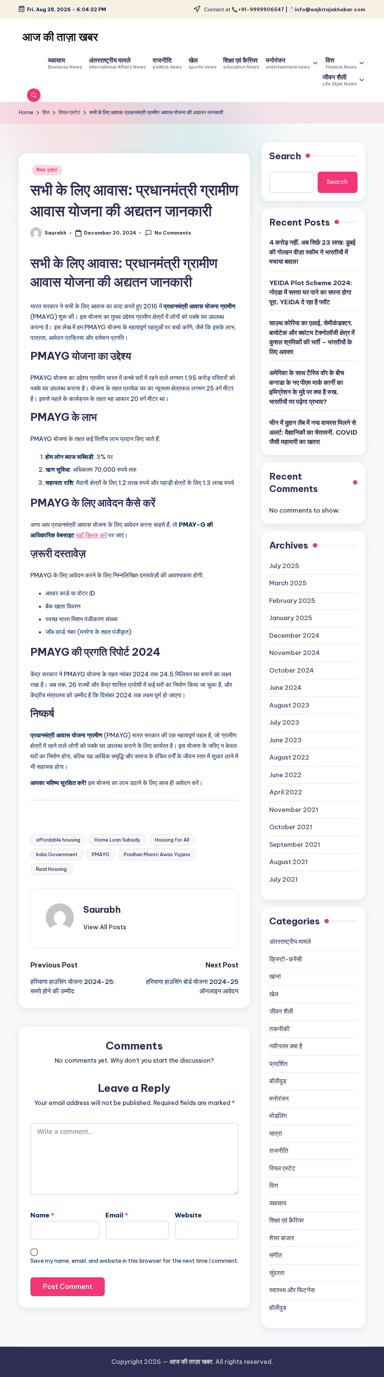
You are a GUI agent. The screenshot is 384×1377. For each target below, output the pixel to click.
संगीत (275, 1255)
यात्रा (275, 1133)
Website (188, 1215)
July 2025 (284, 566)
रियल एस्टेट (47, 170)
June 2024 (285, 687)
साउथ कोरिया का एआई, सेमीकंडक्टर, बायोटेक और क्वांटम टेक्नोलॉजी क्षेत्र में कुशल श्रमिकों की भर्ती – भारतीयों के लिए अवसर (312, 337)
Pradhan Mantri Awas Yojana (157, 854)
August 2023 (289, 705)
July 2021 (283, 879)
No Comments (172, 233)
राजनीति (278, 1151)
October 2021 (290, 827)
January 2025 (290, 618)
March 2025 (288, 583)
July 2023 (284, 722)
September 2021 (294, 844)
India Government (57, 854)
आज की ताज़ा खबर (60, 37)
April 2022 (285, 792)
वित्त (273, 1185)
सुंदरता (277, 1273)
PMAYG (101, 854)
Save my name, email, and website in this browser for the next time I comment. (134, 1260)
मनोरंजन (279, 1098)
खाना (275, 976)
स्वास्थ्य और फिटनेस (292, 1290)
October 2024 (291, 670)
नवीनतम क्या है (285, 1046)
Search (285, 155)
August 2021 (288, 862)
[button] (104, 927)
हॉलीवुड (277, 1308)
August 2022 (289, 757)
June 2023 (285, 740)
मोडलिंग (278, 1116)
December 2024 (294, 635)
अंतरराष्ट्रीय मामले (290, 941)
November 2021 (293, 810)
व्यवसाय (277, 1203)
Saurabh (102, 909)
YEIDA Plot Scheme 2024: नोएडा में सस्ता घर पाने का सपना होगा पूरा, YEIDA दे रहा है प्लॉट (310, 292)
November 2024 (294, 653)
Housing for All (172, 840)
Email (116, 1215)
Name (42, 1215)
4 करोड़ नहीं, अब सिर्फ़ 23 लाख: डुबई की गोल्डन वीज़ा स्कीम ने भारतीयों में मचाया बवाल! (312, 252)
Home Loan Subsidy (117, 840)
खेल (273, 994)
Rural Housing (51, 869)
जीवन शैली (281, 1011)
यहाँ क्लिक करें (91, 535)
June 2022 (285, 775)
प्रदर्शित (278, 1064)
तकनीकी (279, 1029)
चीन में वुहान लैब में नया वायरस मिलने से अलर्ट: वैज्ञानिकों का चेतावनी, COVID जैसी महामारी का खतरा (313, 432)
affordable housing (58, 840)
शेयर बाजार (281, 1238)
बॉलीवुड (277, 1081)
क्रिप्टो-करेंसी (285, 959)
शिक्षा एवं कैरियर (286, 1220)
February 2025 (292, 601)
